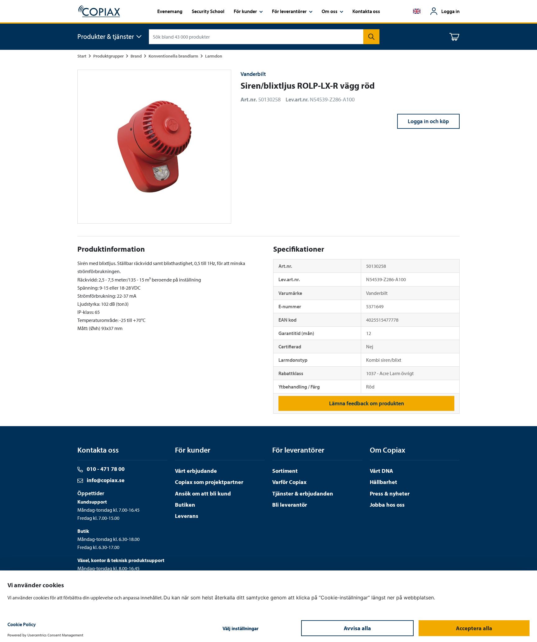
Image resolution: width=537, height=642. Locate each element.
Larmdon (213, 56)
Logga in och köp (428, 121)
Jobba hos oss (387, 504)
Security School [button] (208, 11)
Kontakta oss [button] (366, 11)
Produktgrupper (108, 56)
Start (81, 56)
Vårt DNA (381, 470)
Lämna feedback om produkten (366, 403)
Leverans (186, 515)
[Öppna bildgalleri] (154, 146)
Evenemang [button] (169, 11)
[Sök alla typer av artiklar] (371, 36)
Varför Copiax (289, 482)
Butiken (185, 504)
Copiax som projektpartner (209, 482)
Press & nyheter (390, 493)
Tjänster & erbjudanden (302, 493)
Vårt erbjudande (196, 470)
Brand (136, 56)
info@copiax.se (105, 480)
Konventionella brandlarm (173, 56)
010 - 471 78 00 (105, 468)
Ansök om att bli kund (203, 493)
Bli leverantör (289, 504)
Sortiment (285, 470)
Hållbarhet (383, 482)
